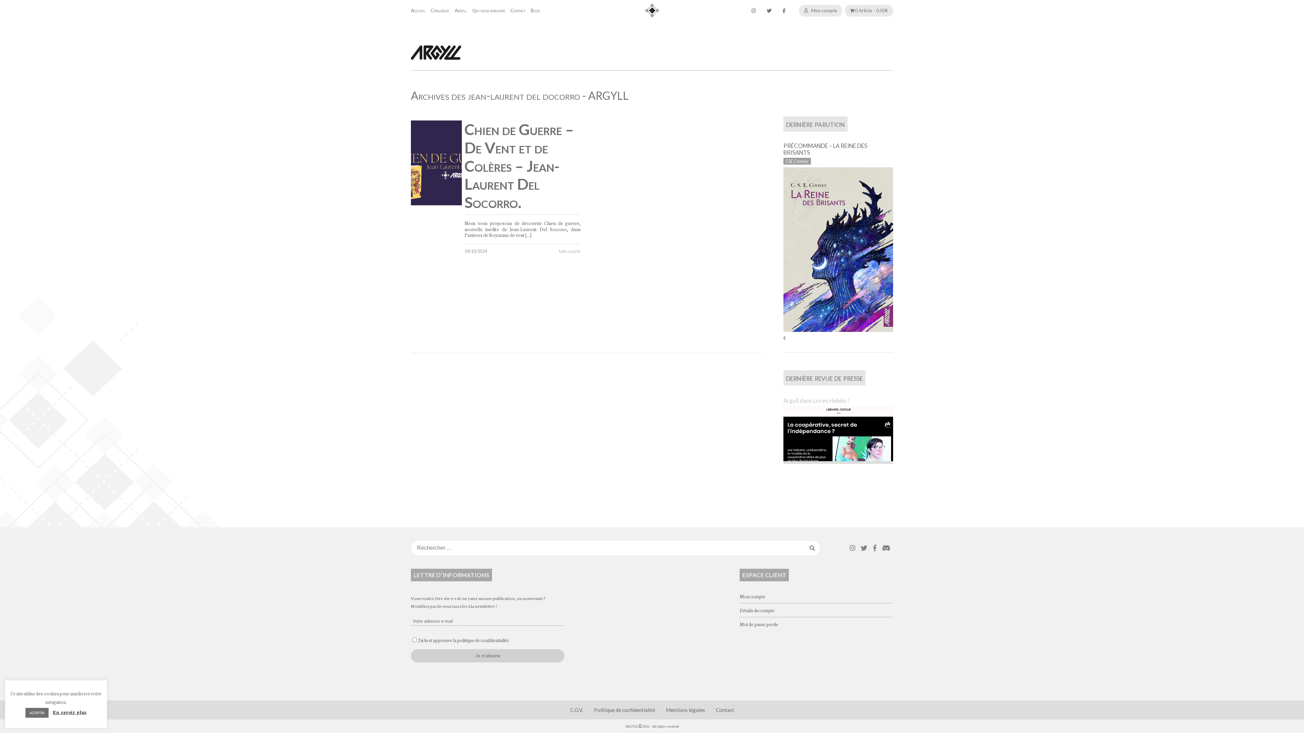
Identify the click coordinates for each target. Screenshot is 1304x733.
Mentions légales (685, 710)
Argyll (461, 10)
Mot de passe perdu (759, 624)
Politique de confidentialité (624, 710)
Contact (517, 10)
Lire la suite (570, 251)
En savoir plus (70, 712)
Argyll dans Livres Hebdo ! (816, 400)
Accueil (418, 10)
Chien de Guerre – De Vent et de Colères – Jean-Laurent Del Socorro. (519, 165)
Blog (535, 10)
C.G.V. (576, 710)
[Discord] (886, 548)
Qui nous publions (488, 10)
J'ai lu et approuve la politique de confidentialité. (464, 640)
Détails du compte (757, 610)
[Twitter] (769, 10)
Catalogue (440, 10)
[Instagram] (753, 10)
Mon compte (824, 10)
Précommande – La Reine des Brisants (825, 149)
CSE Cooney (797, 161)
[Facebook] (783, 10)
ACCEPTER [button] (37, 712)
